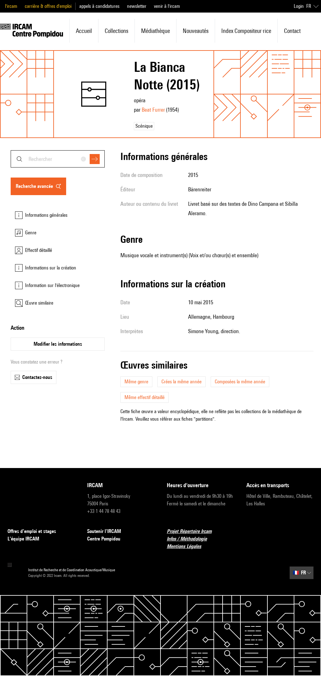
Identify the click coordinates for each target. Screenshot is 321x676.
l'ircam (11, 6)
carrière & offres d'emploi (48, 6)
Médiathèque (155, 30)
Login (299, 6)
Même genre (136, 382)
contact (292, 30)
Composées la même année (240, 382)
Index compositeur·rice (246, 30)
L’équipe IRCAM (23, 539)
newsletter (136, 6)
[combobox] (58, 159)
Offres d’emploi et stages (32, 531)
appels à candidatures (99, 6)
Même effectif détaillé (144, 397)
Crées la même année (181, 382)
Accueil (84, 30)
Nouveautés (195, 30)
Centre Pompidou (103, 539)
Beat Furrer (153, 109)
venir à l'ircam (167, 6)
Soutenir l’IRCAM (104, 531)
